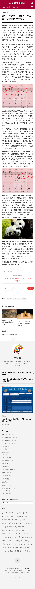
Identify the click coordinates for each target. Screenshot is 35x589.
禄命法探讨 (6, 475)
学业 (11, 534)
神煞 (13, 7)
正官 (11, 541)
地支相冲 (13, 527)
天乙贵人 (6, 530)
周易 (8, 7)
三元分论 (9, 298)
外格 (6, 449)
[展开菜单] (32, 7)
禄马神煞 (6, 479)
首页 (4, 7)
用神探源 (6, 466)
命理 (11, 523)
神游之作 (6, 472)
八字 (27, 516)
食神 (28, 551)
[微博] (15, 578)
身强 (4, 551)
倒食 (13, 516)
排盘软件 (4, 416)
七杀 (4, 513)
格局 (18, 7)
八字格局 (6, 520)
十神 (22, 520)
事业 (11, 513)
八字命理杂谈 (5, 12)
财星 (11, 547)
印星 (4, 523)
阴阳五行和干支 (8, 488)
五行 (18, 513)
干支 (6, 491)
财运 (26, 547)
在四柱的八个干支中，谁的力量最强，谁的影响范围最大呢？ (24, 323)
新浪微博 (14, 568)
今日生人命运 (7, 434)
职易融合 (6, 485)
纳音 (20, 544)
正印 (4, 541)
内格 (6, 446)
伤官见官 (6, 516)
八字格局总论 (7, 443)
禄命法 (12, 544)
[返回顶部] (17, 560)
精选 (4, 482)
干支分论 (24, 298)
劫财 (14, 520)
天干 (19, 298)
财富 (4, 547)
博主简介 (20, 568)
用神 (26, 541)
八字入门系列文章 (8, 437)
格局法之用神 (9, 469)
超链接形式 (18, 279)
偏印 (20, 516)
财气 (18, 547)
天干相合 (23, 530)
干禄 (4, 537)
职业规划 (28, 544)
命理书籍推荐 (7, 460)
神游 (23, 7)
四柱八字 (28, 523)
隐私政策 (26, 568)
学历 (18, 534)
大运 (21, 527)
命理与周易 (8, 457)
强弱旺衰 (12, 537)
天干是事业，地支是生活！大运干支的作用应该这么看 (8, 322)
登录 (16, 334)
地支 (15, 298)
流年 (19, 541)
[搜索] (32, 3)
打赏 (31, 288)
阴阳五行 (7, 493)
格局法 (28, 537)
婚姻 (4, 534)
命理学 (19, 523)
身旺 (11, 551)
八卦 (6, 454)
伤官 (25, 513)
